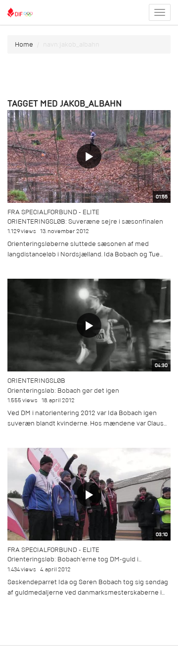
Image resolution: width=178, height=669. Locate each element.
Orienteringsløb (36, 380)
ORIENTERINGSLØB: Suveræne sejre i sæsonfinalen (85, 221)
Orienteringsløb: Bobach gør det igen (63, 390)
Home (24, 44)
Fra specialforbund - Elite (53, 212)
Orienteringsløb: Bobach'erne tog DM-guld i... (74, 559)
